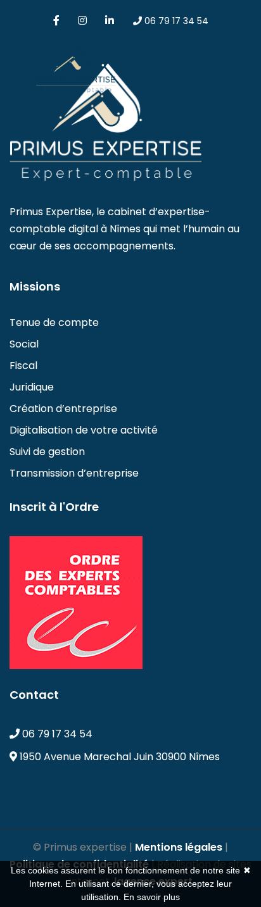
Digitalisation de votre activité (84, 430)
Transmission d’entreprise (74, 473)
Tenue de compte (54, 322)
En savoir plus (152, 897)
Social (24, 344)
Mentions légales (178, 847)
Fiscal (23, 365)
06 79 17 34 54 (175, 21)
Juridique (32, 387)
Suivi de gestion (47, 451)
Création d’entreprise (63, 408)
